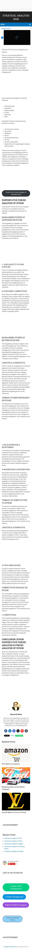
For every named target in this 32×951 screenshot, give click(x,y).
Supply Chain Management (16, 887)
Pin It (12, 735)
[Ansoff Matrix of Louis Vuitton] (16, 801)
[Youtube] (22, 730)
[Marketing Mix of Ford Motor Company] (16, 776)
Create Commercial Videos (12, 919)
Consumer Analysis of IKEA (13, 841)
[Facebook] (5, 730)
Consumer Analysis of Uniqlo (13, 851)
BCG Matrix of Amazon (11, 764)
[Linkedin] (9, 730)
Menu (3, 24)
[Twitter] (18, 730)
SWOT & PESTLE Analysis (15, 905)
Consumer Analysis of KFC (13, 838)
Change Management (14, 897)
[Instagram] (14, 730)
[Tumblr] (26, 730)
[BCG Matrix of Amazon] (16, 753)
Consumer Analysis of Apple (13, 844)
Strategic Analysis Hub (10, 946)
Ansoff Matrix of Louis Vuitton (14, 812)
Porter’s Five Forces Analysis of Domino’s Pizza (16, 193)
